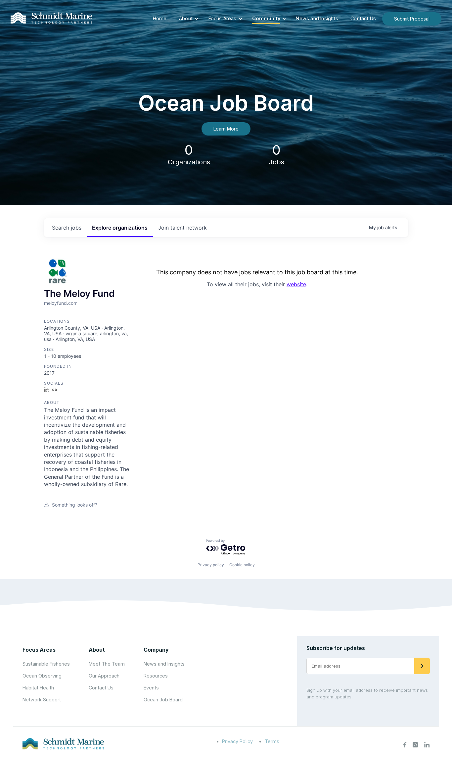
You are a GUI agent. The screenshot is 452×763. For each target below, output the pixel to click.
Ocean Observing (42, 676)
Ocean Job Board (163, 699)
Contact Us (363, 18)
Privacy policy (211, 564)
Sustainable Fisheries (46, 664)
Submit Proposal (411, 19)
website (296, 284)
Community (266, 18)
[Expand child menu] (196, 19)
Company (156, 649)
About (186, 18)
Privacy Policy (237, 741)
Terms (272, 741)
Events (151, 687)
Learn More (226, 129)
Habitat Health (38, 687)
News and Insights (317, 18)
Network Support (42, 699)
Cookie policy (242, 564)
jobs (66, 227)
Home (160, 18)
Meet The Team (107, 664)
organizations (120, 227)
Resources (156, 676)
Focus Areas (222, 18)
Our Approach (104, 676)
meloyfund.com (60, 303)
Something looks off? (74, 505)
